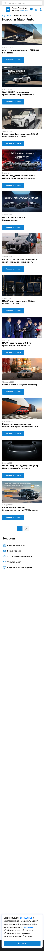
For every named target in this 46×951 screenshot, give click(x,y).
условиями (28, 927)
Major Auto (6, 16)
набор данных (25, 918)
